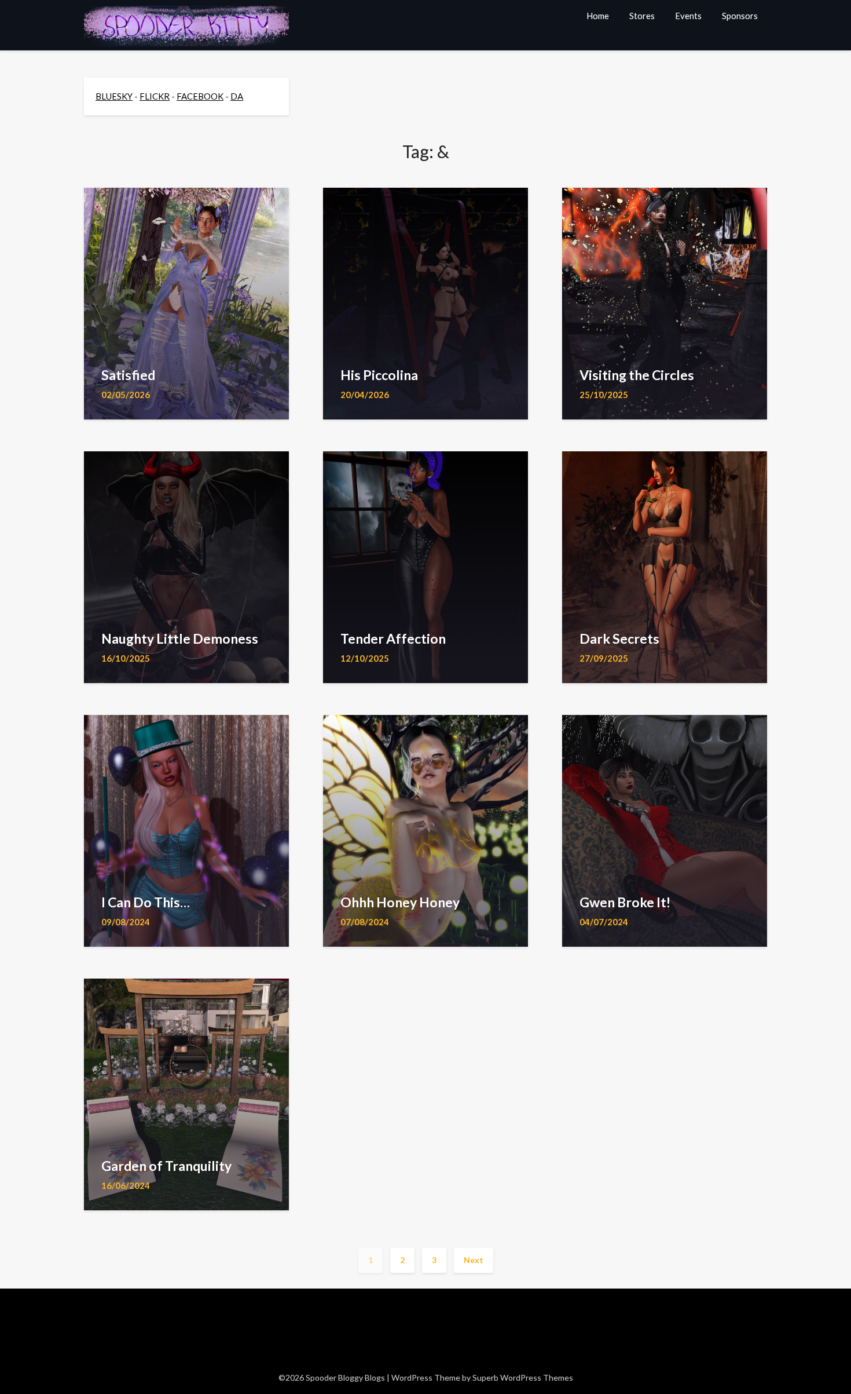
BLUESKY (114, 96)
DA (236, 96)
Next (473, 1260)
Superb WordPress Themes (522, 1377)
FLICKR (155, 96)
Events (688, 15)
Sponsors (740, 15)
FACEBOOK (200, 96)
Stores (642, 15)
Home (597, 15)
